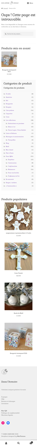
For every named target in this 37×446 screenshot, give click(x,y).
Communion (12, 163)
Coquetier (9, 113)
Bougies (8, 107)
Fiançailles (11, 140)
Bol (7, 100)
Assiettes (9, 97)
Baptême (11, 159)
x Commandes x (11, 186)
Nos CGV (4, 411)
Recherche (18, 443)
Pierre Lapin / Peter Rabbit (17, 130)
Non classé (9, 150)
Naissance (11, 169)
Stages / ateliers (11, 183)
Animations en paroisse (16, 123)
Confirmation (12, 166)
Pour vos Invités (13, 173)
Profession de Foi (13, 176)
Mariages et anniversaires (15, 137)
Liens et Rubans (11, 133)
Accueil (5, 8)
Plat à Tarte (10, 153)
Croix (7, 117)
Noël (7, 146)
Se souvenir (10, 179)
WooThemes (21, 436)
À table (8, 94)
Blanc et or (11, 127)
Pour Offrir (9, 156)
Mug (7, 143)
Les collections (11, 120)
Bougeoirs (9, 104)
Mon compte (6, 443)
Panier (28, 441)
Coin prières (10, 110)
